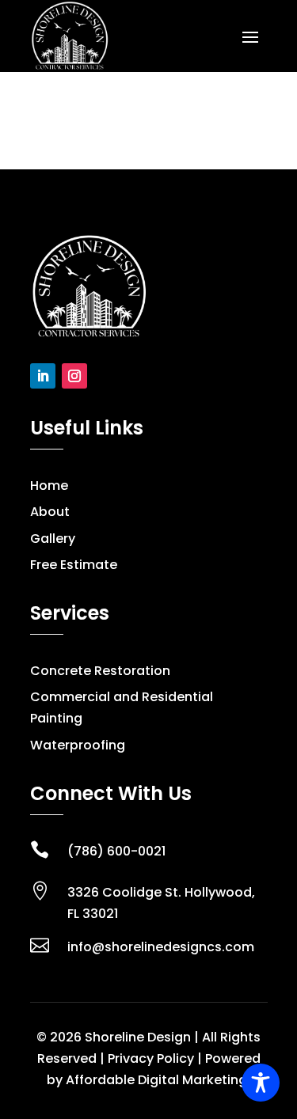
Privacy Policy (151, 1058)
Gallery (52, 538)
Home (49, 485)
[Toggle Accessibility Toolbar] (260, 1082)
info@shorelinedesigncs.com (160, 947)
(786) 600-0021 (116, 851)
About (50, 512)
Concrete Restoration (100, 671)
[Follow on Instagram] (74, 376)
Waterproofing (77, 745)
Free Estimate (73, 565)
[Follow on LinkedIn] (42, 376)
